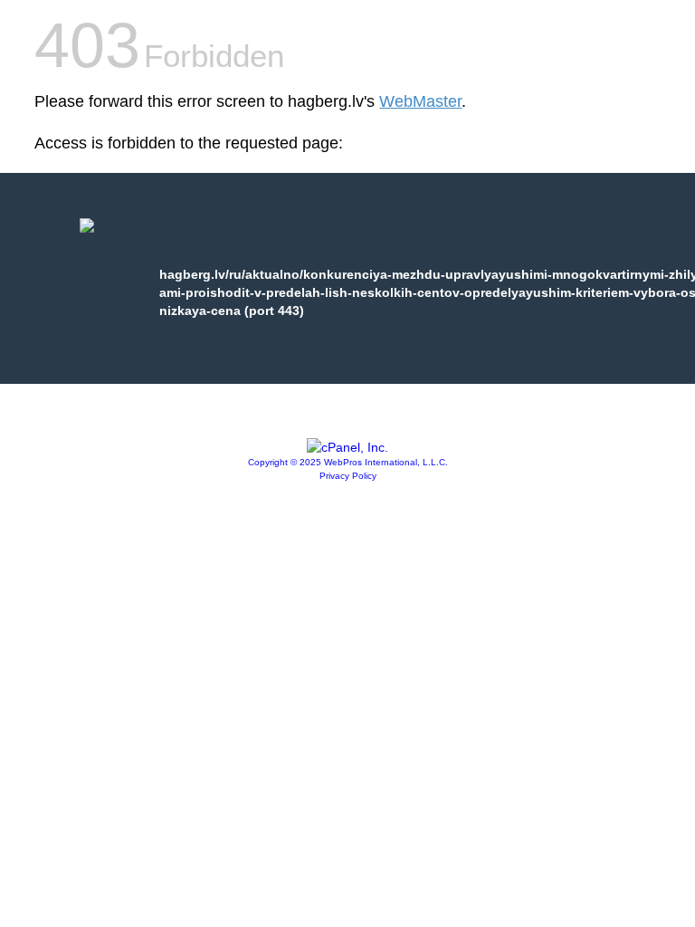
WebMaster (420, 101)
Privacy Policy (347, 476)
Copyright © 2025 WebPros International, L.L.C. (348, 462)
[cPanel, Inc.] (347, 447)
